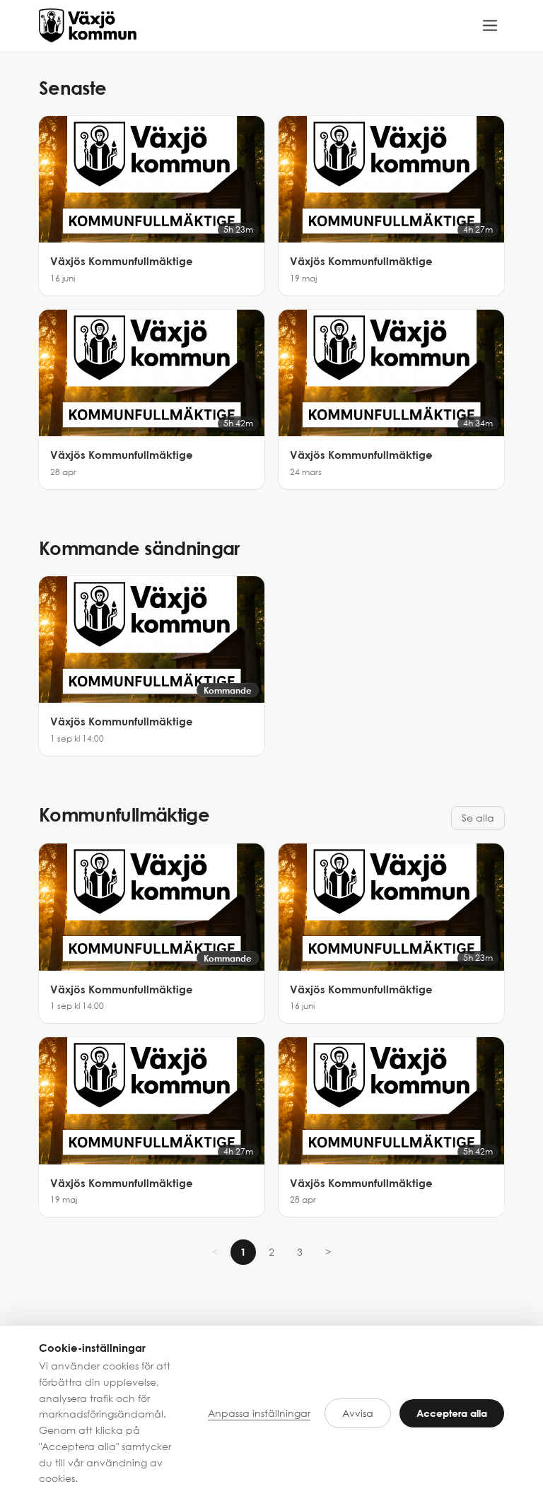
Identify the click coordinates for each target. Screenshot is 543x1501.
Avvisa (357, 1413)
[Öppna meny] (490, 25)
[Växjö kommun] (87, 25)
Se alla (478, 817)
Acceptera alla (451, 1413)
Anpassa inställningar (259, 1413)
